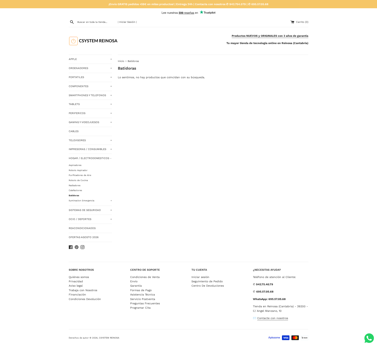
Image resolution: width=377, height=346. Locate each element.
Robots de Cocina (78, 180)
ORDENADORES (90, 68)
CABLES (74, 131)
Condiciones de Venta (145, 277)
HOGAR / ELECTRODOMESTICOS (90, 158)
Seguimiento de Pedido (207, 281)
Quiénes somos (79, 277)
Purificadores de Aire (80, 175)
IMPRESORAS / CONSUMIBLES (90, 149)
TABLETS (90, 104)
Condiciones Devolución (85, 299)
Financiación (77, 294)
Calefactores (75, 190)
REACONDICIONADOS (82, 228)
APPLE (90, 59)
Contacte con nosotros (272, 318)
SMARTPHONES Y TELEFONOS (90, 95)
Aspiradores (75, 165)
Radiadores (75, 185)
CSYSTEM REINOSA (109, 338)
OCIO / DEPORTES (90, 219)
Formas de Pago (141, 290)
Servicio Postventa (142, 299)
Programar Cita (140, 307)
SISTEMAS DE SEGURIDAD (90, 210)
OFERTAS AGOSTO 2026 (84, 237)
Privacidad (76, 281)
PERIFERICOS (90, 113)
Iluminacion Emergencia (90, 200)
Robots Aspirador (78, 170)
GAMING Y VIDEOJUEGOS (90, 122)
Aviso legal (76, 285)
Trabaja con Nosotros (83, 290)
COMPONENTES (90, 86)
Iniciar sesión (200, 277)
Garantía (136, 285)
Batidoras (74, 195)
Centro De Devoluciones (207, 285)
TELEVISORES (90, 140)
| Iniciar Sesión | (127, 21)
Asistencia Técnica (142, 294)
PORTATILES (90, 77)
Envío (133, 281)
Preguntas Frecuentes (145, 303)
